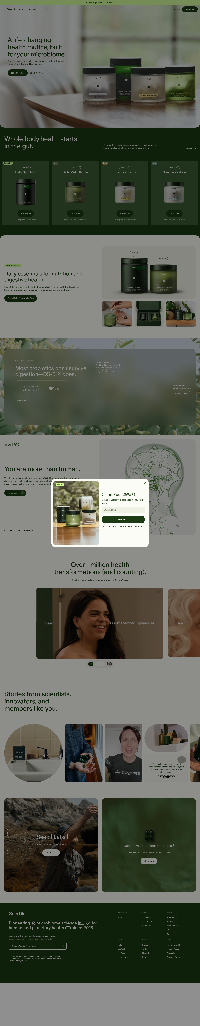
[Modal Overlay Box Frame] (100, 513)
